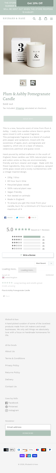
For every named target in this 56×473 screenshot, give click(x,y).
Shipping (20, 108)
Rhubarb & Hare (14, 18)
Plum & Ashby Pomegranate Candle (16, 290)
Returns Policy (12, 372)
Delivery (9, 379)
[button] (34, 3)
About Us (10, 351)
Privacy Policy (12, 365)
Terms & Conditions (15, 358)
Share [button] (7, 296)
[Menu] (51, 18)
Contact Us (11, 386)
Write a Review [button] (29, 255)
